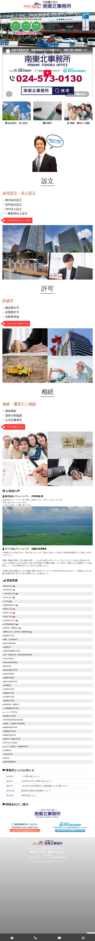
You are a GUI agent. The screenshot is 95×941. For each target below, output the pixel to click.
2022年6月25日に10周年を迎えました (36, 781)
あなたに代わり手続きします (17, 323)
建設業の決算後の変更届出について (36, 791)
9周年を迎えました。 (30, 795)
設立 (47, 181)
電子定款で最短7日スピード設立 (19, 220)
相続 (47, 391)
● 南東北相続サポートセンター (38, 857)
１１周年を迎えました (30, 776)
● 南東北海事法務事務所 (58, 857)
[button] (3, 30)
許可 (47, 288)
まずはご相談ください (15, 427)
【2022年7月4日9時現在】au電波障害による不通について (44, 786)
